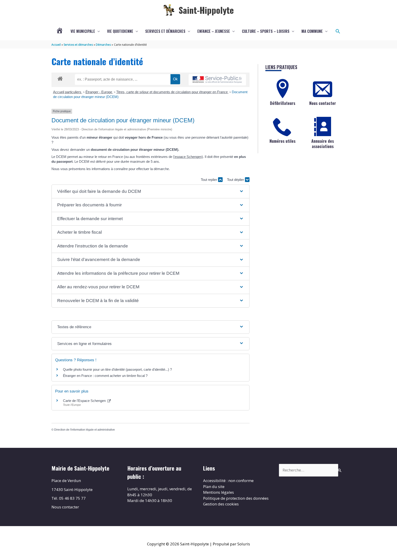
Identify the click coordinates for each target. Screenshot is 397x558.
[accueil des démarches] (60, 77)
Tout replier (209, 180)
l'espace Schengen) (188, 157)
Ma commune (312, 31)
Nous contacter (322, 103)
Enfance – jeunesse (213, 31)
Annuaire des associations (322, 143)
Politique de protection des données (236, 498)
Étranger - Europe (99, 92)
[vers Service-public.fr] (217, 79)
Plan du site (213, 486)
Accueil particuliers (67, 92)
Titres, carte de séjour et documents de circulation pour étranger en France (172, 92)
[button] (338, 31)
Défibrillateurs (282, 103)
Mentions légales (218, 492)
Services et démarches (165, 31)
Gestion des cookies (221, 504)
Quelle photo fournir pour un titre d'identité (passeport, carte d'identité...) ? (117, 369)
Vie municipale (83, 31)
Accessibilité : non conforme (228, 480)
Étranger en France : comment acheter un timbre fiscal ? (105, 376)
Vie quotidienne (120, 31)
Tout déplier (236, 180)
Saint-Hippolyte (206, 9)
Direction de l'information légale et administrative (84, 429)
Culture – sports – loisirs (265, 31)
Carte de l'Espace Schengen (85, 401)
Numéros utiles (282, 141)
